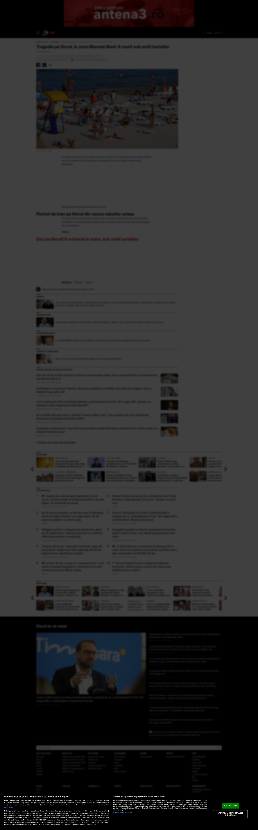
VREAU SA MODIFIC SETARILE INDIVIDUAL (230, 814)
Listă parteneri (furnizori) (122, 812)
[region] (129, 811)
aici (21, 820)
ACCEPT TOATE (230, 806)
